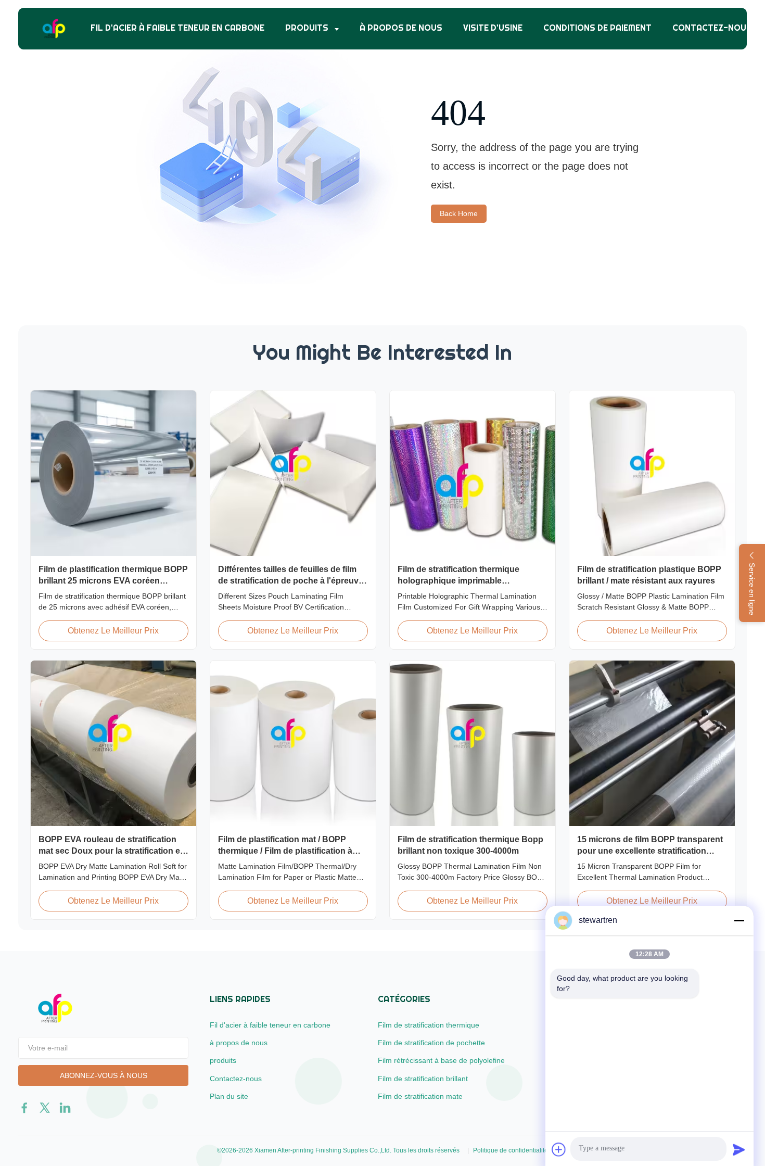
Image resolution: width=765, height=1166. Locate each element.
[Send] (739, 1149)
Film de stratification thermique (428, 1025)
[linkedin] (65, 1107)
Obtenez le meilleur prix (113, 630)
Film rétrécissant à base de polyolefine (441, 1060)
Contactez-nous (712, 27)
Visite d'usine (492, 27)
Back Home (459, 213)
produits (223, 1060)
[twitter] (45, 1107)
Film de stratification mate (420, 1096)
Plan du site (229, 1096)
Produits (307, 27)
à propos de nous (401, 27)
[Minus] (739, 920)
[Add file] (559, 1149)
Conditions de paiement (597, 27)
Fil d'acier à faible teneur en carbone (177, 27)
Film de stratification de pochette (431, 1042)
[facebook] (24, 1107)
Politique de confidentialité (510, 1150)
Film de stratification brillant (423, 1078)
